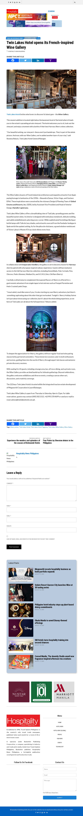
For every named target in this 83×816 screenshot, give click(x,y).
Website (9, 526)
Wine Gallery (68, 427)
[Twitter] (25, 60)
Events (60, 742)
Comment (10, 483)
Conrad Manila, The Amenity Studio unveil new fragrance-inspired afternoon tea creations (54, 657)
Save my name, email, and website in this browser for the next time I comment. (31, 539)
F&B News (60, 738)
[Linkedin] (38, 60)
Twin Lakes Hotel (13, 114)
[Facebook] (13, 60)
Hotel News (59, 726)
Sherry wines (14, 427)
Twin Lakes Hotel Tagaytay (39, 427)
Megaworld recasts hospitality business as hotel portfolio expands (53, 570)
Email (9, 516)
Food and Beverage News (15, 38)
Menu (52, 11)
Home (59, 722)
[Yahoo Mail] (50, 60)
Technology (59, 746)
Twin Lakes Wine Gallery (56, 427)
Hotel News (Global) (60, 730)
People (60, 734)
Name (9, 506)
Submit (59, 797)
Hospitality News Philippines (16, 51)
